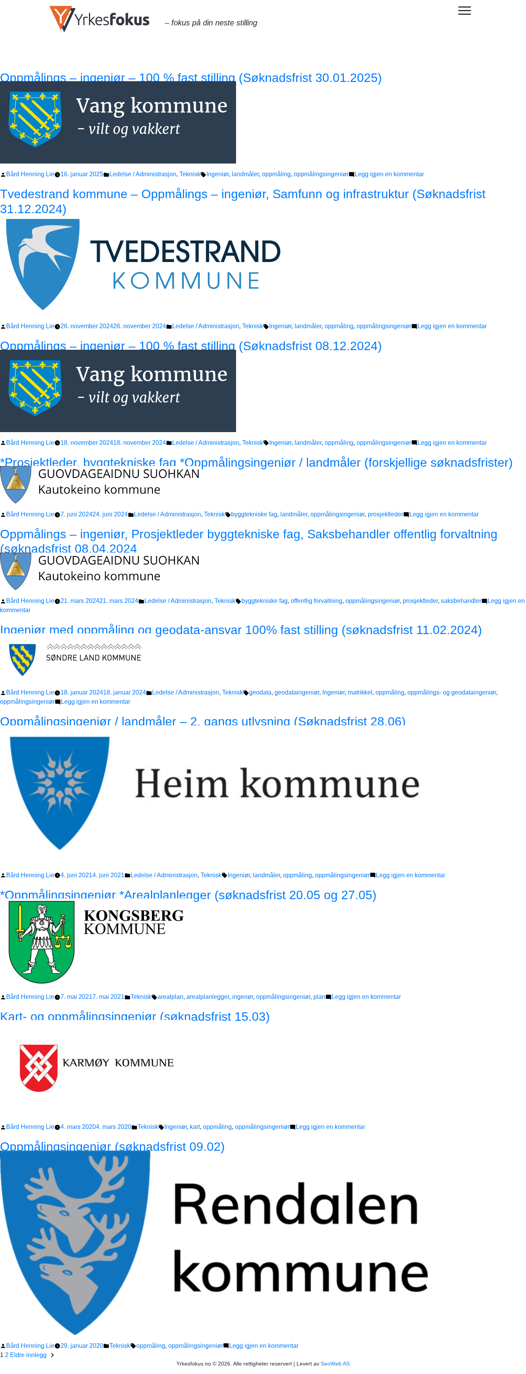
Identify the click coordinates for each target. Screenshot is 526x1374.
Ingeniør (217, 174)
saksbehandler (461, 601)
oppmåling (276, 174)
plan (319, 996)
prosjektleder (385, 514)
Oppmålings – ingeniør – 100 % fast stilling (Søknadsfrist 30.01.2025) (191, 78)
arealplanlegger (207, 996)
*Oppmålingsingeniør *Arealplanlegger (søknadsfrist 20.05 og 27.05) (188, 895)
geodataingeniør (297, 692)
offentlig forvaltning (316, 601)
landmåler (245, 174)
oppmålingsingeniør (321, 174)
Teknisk (189, 174)
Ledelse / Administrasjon (142, 174)
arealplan (170, 996)
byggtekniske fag (254, 514)
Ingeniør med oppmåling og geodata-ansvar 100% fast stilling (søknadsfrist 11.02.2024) (241, 630)
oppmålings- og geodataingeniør (451, 692)
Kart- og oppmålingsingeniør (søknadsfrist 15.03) (135, 1016)
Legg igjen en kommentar (389, 174)
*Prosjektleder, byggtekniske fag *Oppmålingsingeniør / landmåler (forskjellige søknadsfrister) (256, 462)
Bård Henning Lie (30, 174)
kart (195, 1127)
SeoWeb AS (335, 1364)
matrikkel (360, 692)
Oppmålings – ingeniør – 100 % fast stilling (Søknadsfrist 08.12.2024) (191, 346)
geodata (260, 692)
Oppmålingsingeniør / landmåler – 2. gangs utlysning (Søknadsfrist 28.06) (203, 721)
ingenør (242, 996)
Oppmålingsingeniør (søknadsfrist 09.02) (112, 1147)
